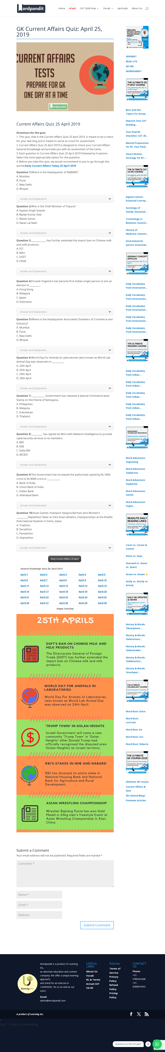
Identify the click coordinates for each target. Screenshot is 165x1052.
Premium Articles (136, 800)
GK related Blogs (135, 795)
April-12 (44, 585)
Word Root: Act (134, 736)
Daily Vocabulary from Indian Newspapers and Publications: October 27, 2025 (135, 406)
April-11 (24, 585)
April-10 (102, 580)
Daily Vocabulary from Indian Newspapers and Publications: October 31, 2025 (135, 373)
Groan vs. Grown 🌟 (137, 574)
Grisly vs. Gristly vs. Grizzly (137, 583)
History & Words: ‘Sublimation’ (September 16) (135, 659)
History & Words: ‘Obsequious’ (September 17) (135, 626)
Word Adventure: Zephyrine (136, 481)
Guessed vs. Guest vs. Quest (136, 565)
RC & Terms (93, 979)
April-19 (83, 591)
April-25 (102, 597)
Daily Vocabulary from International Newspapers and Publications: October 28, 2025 (137, 308)
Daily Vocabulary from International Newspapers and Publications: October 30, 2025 (137, 297)
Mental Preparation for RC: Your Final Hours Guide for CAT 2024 (137, 145)
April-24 (83, 597)
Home (61, 8)
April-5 (101, 574)
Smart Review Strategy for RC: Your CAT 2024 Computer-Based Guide (136, 156)
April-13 (63, 585)
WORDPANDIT (134, 71)
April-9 (82, 580)
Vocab (106, 8)
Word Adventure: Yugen (136, 503)
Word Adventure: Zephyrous (136, 470)
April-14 (83, 585)
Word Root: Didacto (137, 744)
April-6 (24, 580)
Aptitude (123, 8)
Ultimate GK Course (137, 781)
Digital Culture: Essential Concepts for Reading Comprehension (137, 199)
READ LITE (131, 61)
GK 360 (129, 66)
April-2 (43, 574)
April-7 (43, 580)
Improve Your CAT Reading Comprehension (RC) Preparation (136, 123)
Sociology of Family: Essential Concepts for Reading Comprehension (135, 210)
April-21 (24, 597)
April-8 (63, 580)
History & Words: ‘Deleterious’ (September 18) (135, 637)
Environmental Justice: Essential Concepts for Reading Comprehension (136, 243)
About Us (137, 8)
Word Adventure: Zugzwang (136, 459)
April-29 (83, 602)
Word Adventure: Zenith (136, 493)
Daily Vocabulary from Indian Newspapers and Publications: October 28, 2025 (135, 395)
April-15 (102, 585)
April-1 (24, 574)
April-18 (63, 591)
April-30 (102, 602)
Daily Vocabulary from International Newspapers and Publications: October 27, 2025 (137, 319)
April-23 (63, 597)
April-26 (24, 602)
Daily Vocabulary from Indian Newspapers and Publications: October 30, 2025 (135, 384)
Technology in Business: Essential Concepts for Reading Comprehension (137, 221)
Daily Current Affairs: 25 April (65, 558)
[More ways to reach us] (148, 1044)
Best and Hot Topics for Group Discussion (135, 112)
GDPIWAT (131, 56)
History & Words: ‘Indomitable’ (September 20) (135, 648)
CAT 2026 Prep (88, 8)
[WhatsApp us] (157, 1044)
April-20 (102, 591)
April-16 (24, 591)
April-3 (63, 574)
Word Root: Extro (136, 711)
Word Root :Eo (134, 729)
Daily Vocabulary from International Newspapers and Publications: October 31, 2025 (137, 286)
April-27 (44, 602)
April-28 (63, 602)
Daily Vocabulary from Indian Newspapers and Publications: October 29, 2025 (135, 417)
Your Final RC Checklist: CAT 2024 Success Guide (137, 134)
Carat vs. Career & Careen (136, 546)
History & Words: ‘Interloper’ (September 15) (135, 670)
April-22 (44, 597)
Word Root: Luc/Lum (132, 720)
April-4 (82, 574)
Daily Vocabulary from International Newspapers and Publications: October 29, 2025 (137, 330)
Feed (73, 8)
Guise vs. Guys (134, 555)
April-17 (44, 591)
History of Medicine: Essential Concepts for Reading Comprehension (137, 232)
